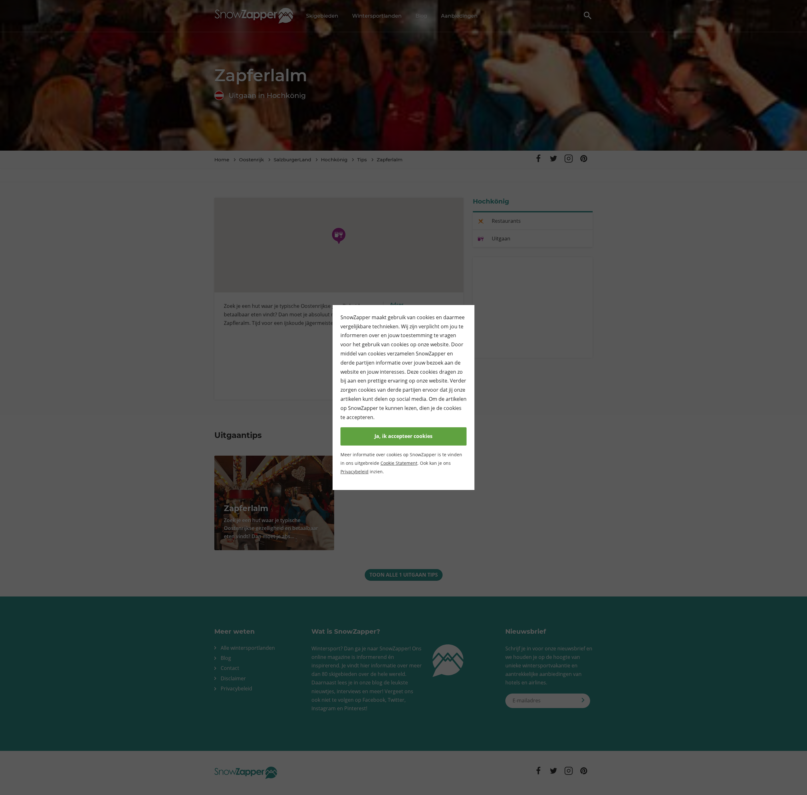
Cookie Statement (398, 463)
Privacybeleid (354, 472)
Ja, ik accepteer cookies (403, 436)
